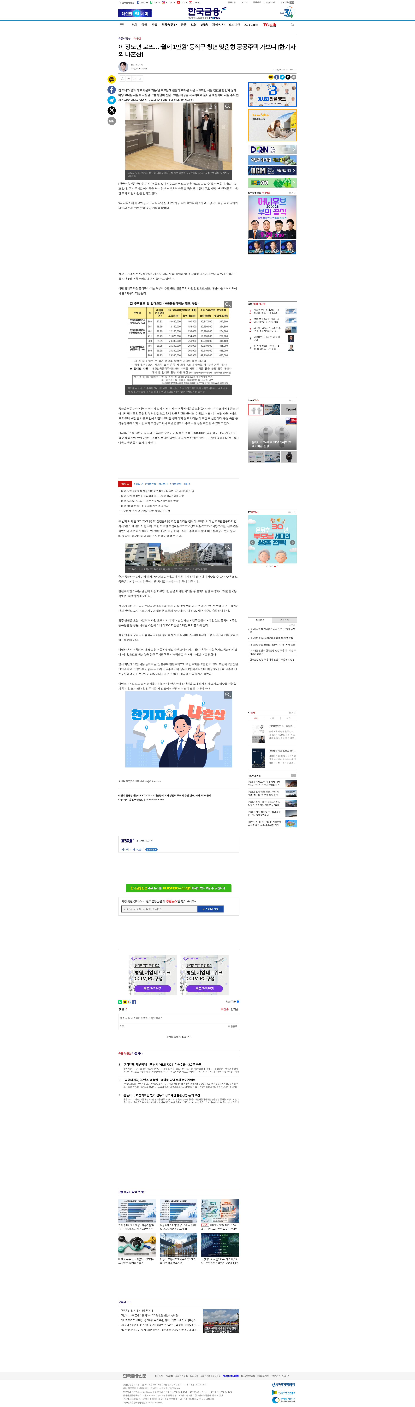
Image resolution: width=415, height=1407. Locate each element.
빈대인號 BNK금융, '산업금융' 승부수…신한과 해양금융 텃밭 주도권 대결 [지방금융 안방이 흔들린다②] (160, 1330)
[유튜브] (182, 2)
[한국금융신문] (126, 2)
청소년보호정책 (248, 1376)
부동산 (137, 38)
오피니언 (234, 24)
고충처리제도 (263, 1376)
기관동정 (284, 620)
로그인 (244, 2)
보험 (193, 24)
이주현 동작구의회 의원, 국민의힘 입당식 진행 (145, 510)
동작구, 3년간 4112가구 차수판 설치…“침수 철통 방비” (150, 501)
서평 (272, 718)
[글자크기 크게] (134, 78)
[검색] (292, 24)
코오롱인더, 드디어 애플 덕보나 (137, 1310)
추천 (256, 718)
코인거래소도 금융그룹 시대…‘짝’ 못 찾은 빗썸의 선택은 (149, 1315)
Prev (252, 542)
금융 (183, 24)
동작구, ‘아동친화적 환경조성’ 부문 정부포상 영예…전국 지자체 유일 (157, 491)
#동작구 (138, 484)
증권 (144, 24)
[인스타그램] (168, 2)
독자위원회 (205, 1376)
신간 (288, 718)
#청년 (187, 484)
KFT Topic (251, 24)
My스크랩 (270, 2)
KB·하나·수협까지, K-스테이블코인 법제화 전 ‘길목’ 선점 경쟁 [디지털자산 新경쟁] (160, 1325)
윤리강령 (194, 1376)
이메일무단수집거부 (280, 1376)
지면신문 (284, 2)
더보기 (290, 193)
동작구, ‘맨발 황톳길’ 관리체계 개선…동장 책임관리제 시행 (152, 496)
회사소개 (159, 1376)
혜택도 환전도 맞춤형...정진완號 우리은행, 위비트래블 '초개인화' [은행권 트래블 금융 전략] (160, 1320)
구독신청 (232, 2)
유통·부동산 (169, 24)
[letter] (194, 2)
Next (292, 542)
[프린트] (122, 78)
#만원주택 (151, 484)
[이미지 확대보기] (228, 106)
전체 (134, 24)
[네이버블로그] (154, 2)
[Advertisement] (145, 240)
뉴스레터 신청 (210, 909)
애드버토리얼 (254, 775)
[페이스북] (142, 2)
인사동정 (260, 620)
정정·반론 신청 (181, 1376)
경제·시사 (218, 24)
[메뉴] (122, 24)
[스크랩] (140, 78)
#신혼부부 (176, 484)
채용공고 (216, 1376)
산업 (154, 24)
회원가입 (257, 2)
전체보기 (151, 850)
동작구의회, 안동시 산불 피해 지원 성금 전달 (144, 506)
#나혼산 (163, 484)
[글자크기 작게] (128, 78)
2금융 (204, 24)
